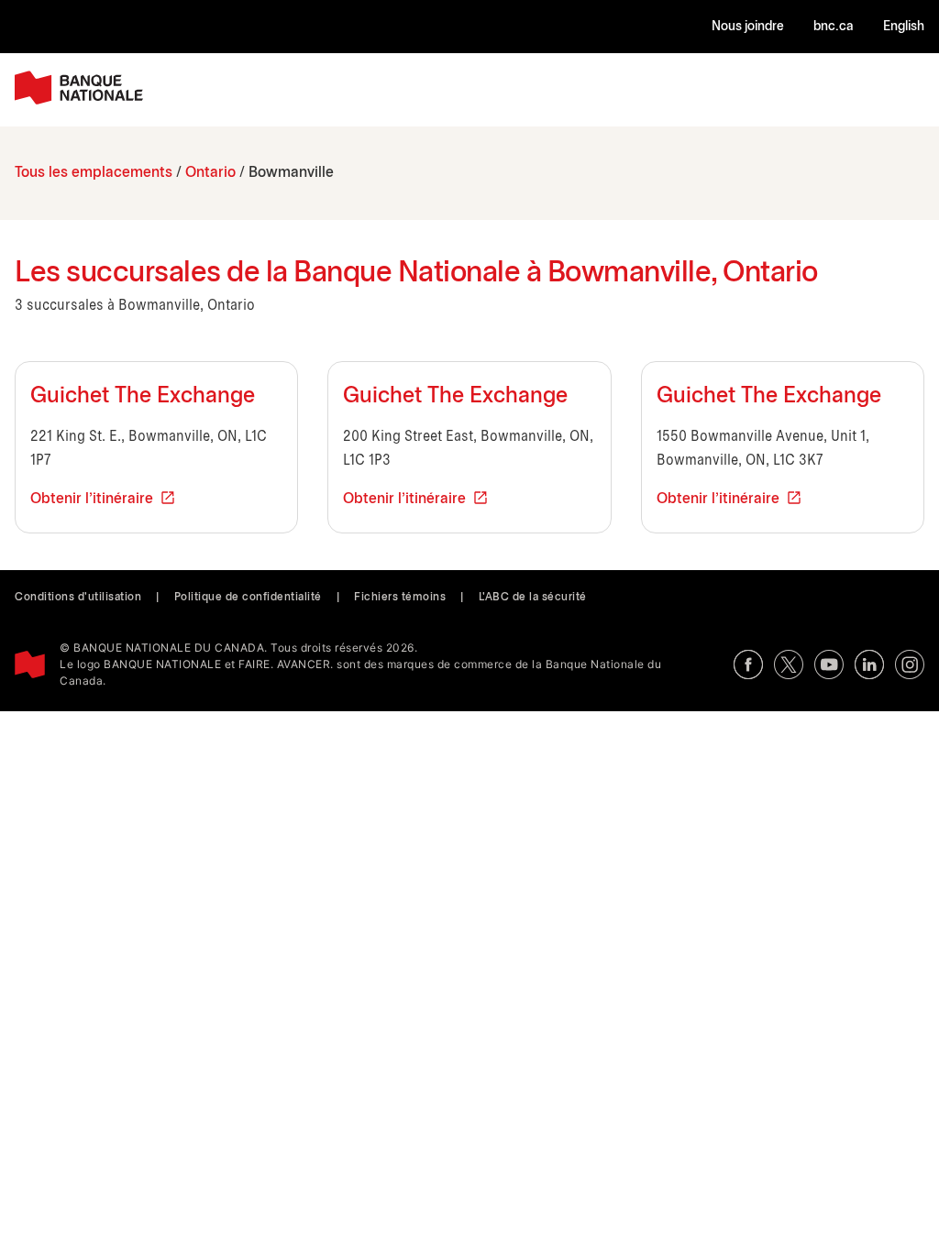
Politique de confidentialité (248, 597)
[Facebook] (748, 664)
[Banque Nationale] (79, 87)
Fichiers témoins (400, 597)
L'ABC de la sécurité (533, 597)
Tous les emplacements (93, 173)
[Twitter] (788, 664)
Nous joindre (748, 27)
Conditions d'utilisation (78, 597)
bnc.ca (833, 27)
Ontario (210, 173)
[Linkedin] (869, 664)
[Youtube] (829, 664)
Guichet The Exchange (142, 397)
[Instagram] (909, 664)
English (903, 27)
